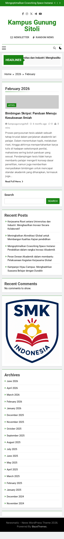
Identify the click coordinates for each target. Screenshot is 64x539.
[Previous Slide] (55, 3)
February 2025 (14, 483)
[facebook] (23, 14)
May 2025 (12, 462)
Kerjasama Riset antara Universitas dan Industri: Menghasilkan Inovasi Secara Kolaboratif (29, 225)
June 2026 (12, 381)
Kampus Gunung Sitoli (32, 26)
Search (9, 194)
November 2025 (15, 422)
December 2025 (15, 415)
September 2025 (15, 435)
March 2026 (13, 394)
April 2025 (12, 469)
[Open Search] (54, 48)
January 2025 (14, 489)
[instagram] (27, 14)
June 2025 (12, 455)
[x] (31, 14)
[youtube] (40, 14)
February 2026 (14, 401)
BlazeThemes (39, 526)
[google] (36, 14)
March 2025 (13, 476)
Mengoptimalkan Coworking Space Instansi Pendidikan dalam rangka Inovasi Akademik (29, 3)
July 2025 (12, 449)
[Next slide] (60, 3)
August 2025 (13, 442)
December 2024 (15, 496)
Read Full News (13, 181)
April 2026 (12, 388)
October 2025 (14, 428)
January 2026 (14, 408)
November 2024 (15, 503)
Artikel (11, 105)
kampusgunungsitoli (18, 123)
